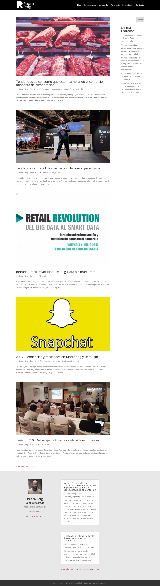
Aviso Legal (57, 583)
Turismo (45, 444)
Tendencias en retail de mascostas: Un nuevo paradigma (58, 168)
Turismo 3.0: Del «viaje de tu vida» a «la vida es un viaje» (58, 440)
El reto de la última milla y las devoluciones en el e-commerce (131, 76)
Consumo (46, 89)
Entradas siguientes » (90, 569)
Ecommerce (77, 547)
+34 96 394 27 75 (39, 516)
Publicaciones (90, 5)
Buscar (140, 20)
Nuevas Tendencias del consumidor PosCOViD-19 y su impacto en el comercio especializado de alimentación (132, 64)
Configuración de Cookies (94, 583)
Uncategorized (54, 172)
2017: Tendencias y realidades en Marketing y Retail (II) (57, 356)
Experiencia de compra (59, 89)
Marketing (56, 361)
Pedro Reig (23, 89)
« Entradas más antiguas (26, 466)
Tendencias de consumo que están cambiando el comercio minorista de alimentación (59, 83)
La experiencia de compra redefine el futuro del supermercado (131, 38)
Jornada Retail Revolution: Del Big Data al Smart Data (56, 271)
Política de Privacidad (73, 583)
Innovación (47, 361)
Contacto (140, 5)
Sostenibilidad (80, 89)
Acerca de (103, 5)
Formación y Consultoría (121, 5)
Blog (79, 5)
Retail (72, 89)
